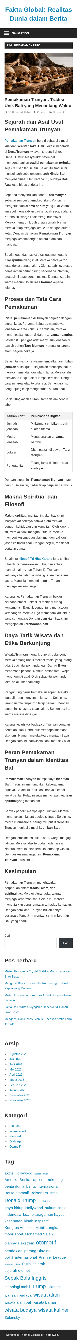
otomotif (46, 1242)
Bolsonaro (39, 1193)
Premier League (52, 1257)
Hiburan (14, 1126)
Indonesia (13, 1214)
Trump (39, 1286)
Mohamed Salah (39, 1234)
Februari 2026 (18, 1085)
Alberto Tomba (41, 1174)
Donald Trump (20, 1200)
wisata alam (46, 1295)
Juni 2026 (15, 1064)
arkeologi (56, 1180)
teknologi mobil (17, 1287)
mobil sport (14, 1234)
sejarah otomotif (18, 1270)
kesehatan (14, 1221)
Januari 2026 (17, 1090)
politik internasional (21, 1257)
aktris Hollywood (18, 1173)
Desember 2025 (19, 1095)
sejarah (39, 1264)
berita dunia (14, 1186)
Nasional (58, 112)
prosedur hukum (12, 1264)
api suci (39, 1180)
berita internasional (42, 1186)
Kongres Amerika (19, 1228)
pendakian (14, 1251)
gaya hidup (14, 1208)
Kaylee (41, 112)
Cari (7, 935)
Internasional (17, 1131)
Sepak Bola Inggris (26, 1278)
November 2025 (19, 1100)
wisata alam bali (18, 1302)
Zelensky (12, 1317)
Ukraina (54, 1287)
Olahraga (15, 1141)
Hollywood (34, 1208)
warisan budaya (18, 1295)
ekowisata (46, 1201)
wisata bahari (44, 1302)
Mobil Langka (47, 1228)
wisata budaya (21, 1310)
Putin (26, 1264)
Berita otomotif (17, 1193)
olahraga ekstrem (19, 1243)
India (62, 1208)
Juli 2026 (15, 1059)
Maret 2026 (16, 1079)
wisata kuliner (53, 1310)
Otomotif (15, 1146)
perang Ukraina (37, 1251)
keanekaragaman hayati (43, 1214)
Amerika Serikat (18, 1180)
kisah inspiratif (36, 1221)
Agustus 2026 (18, 1054)
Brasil (54, 1193)
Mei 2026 (15, 1069)
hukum (50, 1208)
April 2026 (15, 1074)
